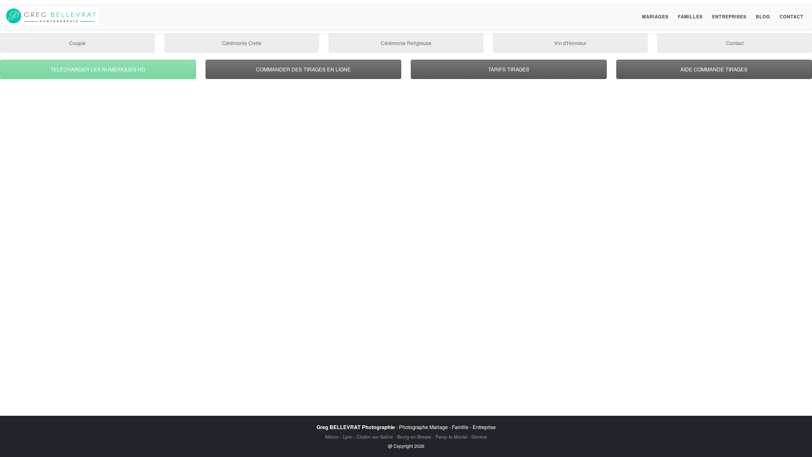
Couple (77, 43)
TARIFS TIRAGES (508, 69)
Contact (734, 43)
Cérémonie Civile (241, 43)
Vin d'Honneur (570, 43)
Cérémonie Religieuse (406, 43)
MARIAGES (655, 16)
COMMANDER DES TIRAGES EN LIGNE (303, 69)
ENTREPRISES (729, 16)
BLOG (763, 16)
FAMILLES (690, 16)
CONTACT (791, 16)
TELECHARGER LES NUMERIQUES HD (98, 69)
